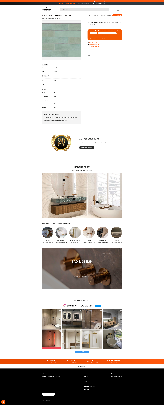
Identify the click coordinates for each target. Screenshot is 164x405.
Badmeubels (61, 240)
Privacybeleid (114, 379)
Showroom (58, 15)
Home (43, 18)
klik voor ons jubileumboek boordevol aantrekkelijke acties (91, 3)
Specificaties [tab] (45, 64)
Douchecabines (75, 240)
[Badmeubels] (61, 232)
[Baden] (47, 232)
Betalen (85, 381)
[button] (121, 9)
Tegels (50, 15)
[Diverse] (116, 232)
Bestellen (86, 379)
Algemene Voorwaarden (116, 376)
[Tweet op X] (92, 55)
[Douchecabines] (75, 232)
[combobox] (85, 9)
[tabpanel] (61, 87)
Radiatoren (102, 240)
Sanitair (43, 15)
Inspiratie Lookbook (94, 15)
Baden (48, 240)
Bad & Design (47, 400)
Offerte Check (67, 15)
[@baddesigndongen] (65, 306)
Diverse (116, 240)
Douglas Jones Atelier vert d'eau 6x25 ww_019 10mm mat (52, 18)
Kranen (89, 240)
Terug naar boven (82, 366)
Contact (109, 15)
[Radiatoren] (102, 232)
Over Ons (102, 15)
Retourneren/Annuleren (89, 386)
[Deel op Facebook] (94, 55)
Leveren (85, 384)
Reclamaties (86, 389)
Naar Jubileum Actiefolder (86, 147)
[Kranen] (89, 232)
